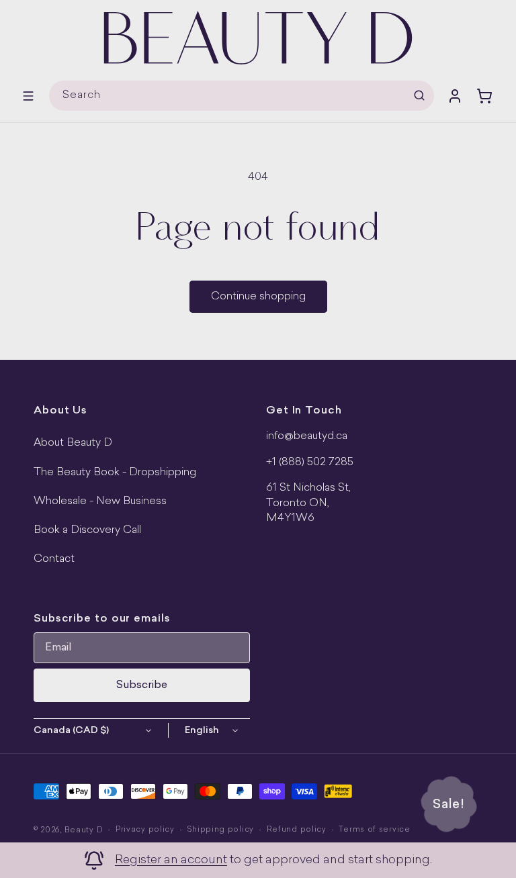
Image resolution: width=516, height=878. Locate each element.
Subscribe (141, 685)
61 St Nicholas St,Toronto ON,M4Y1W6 (308, 503)
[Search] (419, 95)
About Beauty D (73, 443)
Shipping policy (220, 830)
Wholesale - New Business (100, 501)
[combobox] (241, 96)
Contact (54, 559)
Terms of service (374, 830)
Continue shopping (258, 296)
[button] (28, 96)
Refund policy (297, 830)
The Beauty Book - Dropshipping (115, 472)
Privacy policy (145, 830)
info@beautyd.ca (306, 436)
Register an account (171, 860)
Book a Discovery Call (87, 530)
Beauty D (83, 830)
